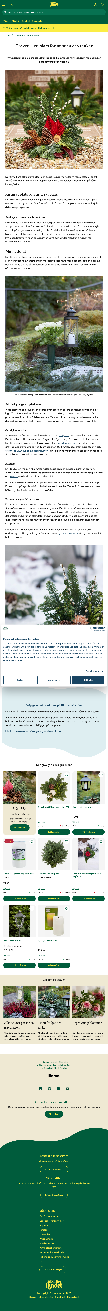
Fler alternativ (92, 671)
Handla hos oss (46, 1243)
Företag (43, 1229)
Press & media (46, 1238)
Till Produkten (59, 832)
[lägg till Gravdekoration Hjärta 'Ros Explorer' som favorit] (101, 841)
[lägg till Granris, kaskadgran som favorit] (66, 841)
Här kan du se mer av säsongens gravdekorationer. (34, 731)
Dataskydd (60, 1297)
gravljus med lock (67, 443)
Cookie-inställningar (53, 1270)
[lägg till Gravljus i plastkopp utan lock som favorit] (31, 841)
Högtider (20, 35)
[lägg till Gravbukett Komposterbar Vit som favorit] (66, 774)
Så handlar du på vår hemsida (54, 1256)
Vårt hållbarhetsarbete (51, 1247)
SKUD (42, 1261)
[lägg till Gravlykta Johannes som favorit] (101, 774)
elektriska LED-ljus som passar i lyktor (26, 450)
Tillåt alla (88, 680)
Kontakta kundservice (54, 1169)
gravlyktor (63, 435)
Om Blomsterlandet (49, 1216)
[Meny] (4, 4)
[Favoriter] (12, 4)
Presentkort (45, 1234)
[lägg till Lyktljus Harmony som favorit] (66, 908)
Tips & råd (9, 35)
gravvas (13, 476)
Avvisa (20, 680)
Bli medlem (54, 1114)
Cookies (32, 1297)
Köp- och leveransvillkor (51, 1220)
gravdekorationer (68, 533)
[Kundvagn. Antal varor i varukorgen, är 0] (102, 4)
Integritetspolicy (46, 1297)
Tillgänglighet (73, 1297)
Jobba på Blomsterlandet (52, 1252)
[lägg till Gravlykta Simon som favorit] (31, 908)
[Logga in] (95, 4)
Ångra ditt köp (46, 1225)
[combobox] (56, 12)
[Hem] (54, 4)
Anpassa (52, 680)
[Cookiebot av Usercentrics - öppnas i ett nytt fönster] (92, 629)
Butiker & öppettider (54, 1195)
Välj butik (41, 822)
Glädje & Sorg (32, 35)
